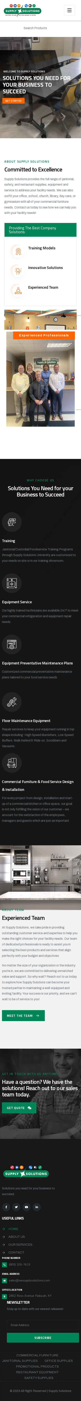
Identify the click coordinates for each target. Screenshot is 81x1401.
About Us (16, 1236)
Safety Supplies (38, 1378)
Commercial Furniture (37, 1355)
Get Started (13, 101)
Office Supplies (59, 1360)
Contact (16, 1252)
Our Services (20, 1244)
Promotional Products (37, 1366)
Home (13, 1229)
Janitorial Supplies (20, 1360)
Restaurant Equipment (37, 1372)
